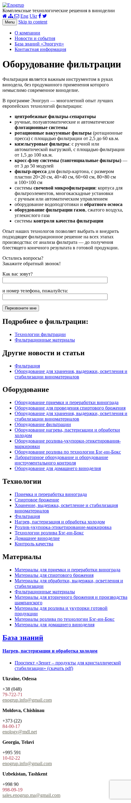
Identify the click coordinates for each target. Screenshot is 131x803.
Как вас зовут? (17, 274)
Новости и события (35, 38)
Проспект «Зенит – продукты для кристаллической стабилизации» (68, 665)
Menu (10, 22)
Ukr (33, 16)
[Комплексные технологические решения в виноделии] (13, 5)
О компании (27, 32)
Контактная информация (40, 49)
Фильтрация (27, 365)
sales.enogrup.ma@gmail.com (31, 795)
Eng (24, 16)
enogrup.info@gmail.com (27, 700)
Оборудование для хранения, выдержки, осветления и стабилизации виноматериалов (71, 374)
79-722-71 (12, 694)
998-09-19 (12, 789)
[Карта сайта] (11, 16)
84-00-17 (11, 726)
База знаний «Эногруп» (39, 43)
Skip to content (32, 21)
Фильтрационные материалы (45, 339)
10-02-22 (11, 758)
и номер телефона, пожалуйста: (35, 290)
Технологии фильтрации (40, 334)
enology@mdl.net (19, 731)
